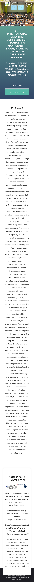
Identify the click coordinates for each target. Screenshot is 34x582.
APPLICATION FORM (17, 92)
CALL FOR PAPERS (17, 85)
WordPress (17, 579)
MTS (13, 3)
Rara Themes (18, 577)
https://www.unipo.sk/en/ (17, 520)
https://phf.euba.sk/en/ (17, 505)
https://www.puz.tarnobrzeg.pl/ (17, 534)
